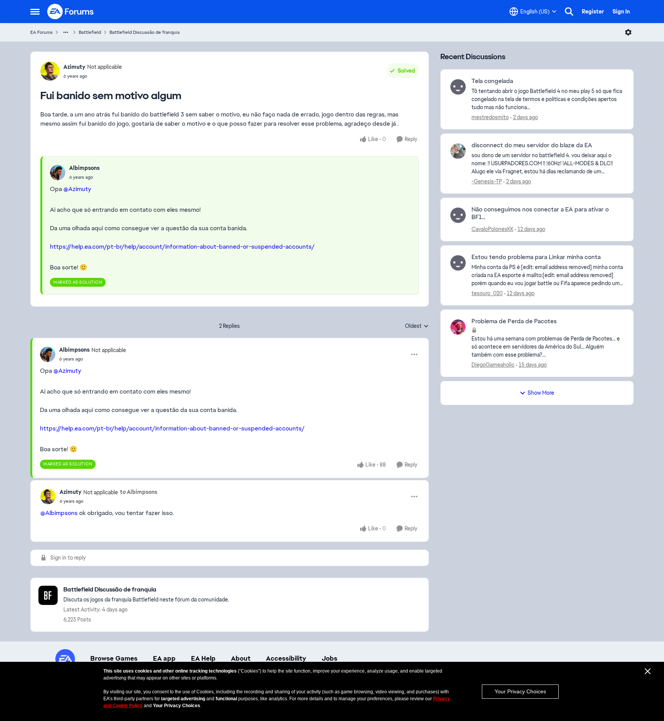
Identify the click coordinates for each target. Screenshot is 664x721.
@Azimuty (77, 189)
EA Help (203, 658)
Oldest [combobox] (417, 326)
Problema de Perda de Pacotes (514, 321)
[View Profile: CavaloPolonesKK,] (458, 215)
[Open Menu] (628, 32)
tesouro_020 (487, 293)
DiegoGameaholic (493, 364)
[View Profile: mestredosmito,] (458, 87)
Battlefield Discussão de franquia (144, 32)
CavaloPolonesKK (492, 229)
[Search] (569, 11)
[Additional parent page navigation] (65, 32)
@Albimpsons (59, 513)
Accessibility (286, 658)
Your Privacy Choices (520, 691)
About (241, 658)
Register (593, 11)
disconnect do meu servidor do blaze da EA (531, 145)
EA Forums (41, 32)
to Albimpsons (138, 491)
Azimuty (74, 66)
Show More (541, 392)
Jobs (329, 658)
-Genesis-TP (486, 181)
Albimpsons (84, 167)
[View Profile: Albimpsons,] (57, 172)
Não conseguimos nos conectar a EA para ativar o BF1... (540, 213)
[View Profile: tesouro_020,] (458, 263)
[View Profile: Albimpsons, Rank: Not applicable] (47, 354)
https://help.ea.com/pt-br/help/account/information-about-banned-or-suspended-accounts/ (182, 247)
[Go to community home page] (70, 11)
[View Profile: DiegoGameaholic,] (458, 327)
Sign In (621, 11)
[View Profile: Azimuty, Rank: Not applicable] (50, 71)
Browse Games (114, 658)
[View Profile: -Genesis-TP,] (458, 151)
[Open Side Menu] (35, 11)
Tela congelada (492, 81)
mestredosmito (490, 117)
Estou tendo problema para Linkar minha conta (536, 257)
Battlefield (90, 32)
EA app (164, 658)
